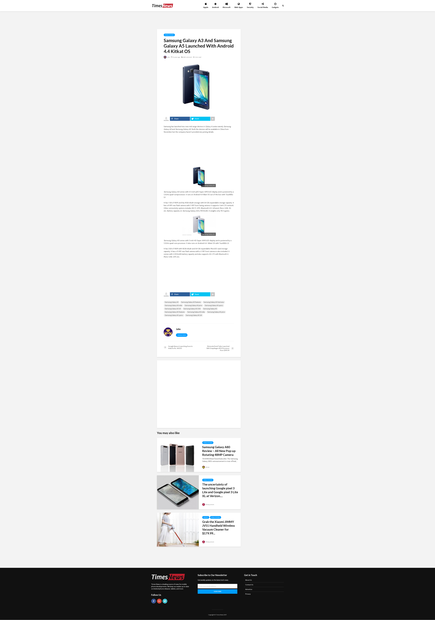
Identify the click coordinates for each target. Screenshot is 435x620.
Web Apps (238, 6)
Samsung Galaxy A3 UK (173, 309)
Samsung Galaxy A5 (210, 309)
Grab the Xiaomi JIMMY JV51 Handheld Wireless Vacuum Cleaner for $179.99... (218, 527)
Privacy (248, 594)
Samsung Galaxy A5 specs (174, 315)
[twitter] (165, 601)
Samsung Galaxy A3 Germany (214, 302)
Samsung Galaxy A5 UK (194, 315)
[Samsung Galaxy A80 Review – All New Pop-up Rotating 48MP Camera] (178, 455)
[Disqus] (199, 393)
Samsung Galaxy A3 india (173, 305)
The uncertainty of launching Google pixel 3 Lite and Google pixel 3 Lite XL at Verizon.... (220, 490)
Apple (205, 6)
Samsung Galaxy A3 (171, 302)
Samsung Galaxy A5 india (196, 312)
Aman (207, 467)
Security (250, 6)
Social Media (262, 6)
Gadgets (275, 6)
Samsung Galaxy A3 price (193, 305)
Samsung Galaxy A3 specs (214, 305)
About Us (248, 580)
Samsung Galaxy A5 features (175, 312)
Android (215, 6)
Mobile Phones (169, 35)
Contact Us (249, 585)
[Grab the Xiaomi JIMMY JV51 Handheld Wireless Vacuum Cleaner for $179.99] (178, 529)
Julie (168, 57)
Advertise (248, 589)
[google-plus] (159, 601)
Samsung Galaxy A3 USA (192, 309)
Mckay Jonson (209, 504)
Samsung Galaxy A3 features (191, 302)
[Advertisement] (217, 20)
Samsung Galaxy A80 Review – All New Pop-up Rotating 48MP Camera (219, 451)
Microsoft (227, 6)
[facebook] (153, 601)
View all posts (182, 335)
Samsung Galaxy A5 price (216, 312)
